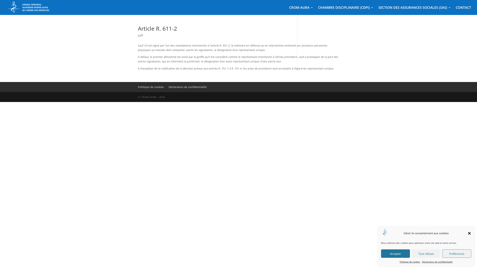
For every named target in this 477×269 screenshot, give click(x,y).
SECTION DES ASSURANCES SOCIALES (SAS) (412, 8)
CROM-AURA (299, 8)
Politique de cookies (410, 261)
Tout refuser (426, 254)
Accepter (395, 254)
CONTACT (463, 8)
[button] (469, 233)
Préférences (456, 254)
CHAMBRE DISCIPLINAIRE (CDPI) (344, 8)
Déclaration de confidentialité (437, 261)
